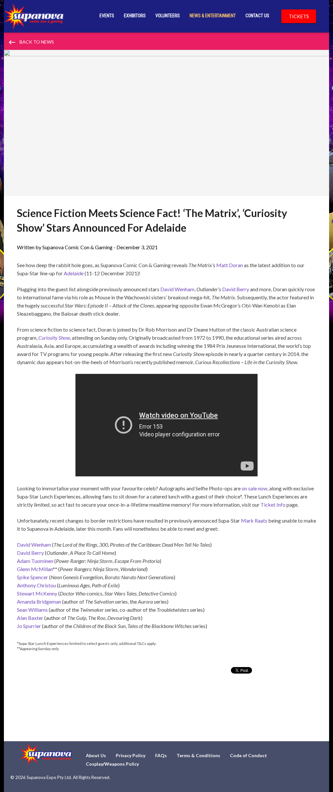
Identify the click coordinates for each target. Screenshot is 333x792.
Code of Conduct (248, 755)
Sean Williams (32, 610)
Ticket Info (273, 504)
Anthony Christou (36, 585)
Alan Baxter (30, 618)
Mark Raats (254, 520)
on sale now (254, 488)
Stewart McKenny (37, 593)
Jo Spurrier (29, 626)
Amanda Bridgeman (39, 601)
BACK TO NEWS (31, 42)
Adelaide (74, 273)
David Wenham (177, 289)
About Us (96, 755)
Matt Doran (229, 265)
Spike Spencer (33, 577)
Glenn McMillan (35, 569)
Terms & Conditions (198, 755)
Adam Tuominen (35, 561)
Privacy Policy (130, 755)
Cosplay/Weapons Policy (112, 764)
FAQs (161, 755)
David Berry (235, 289)
